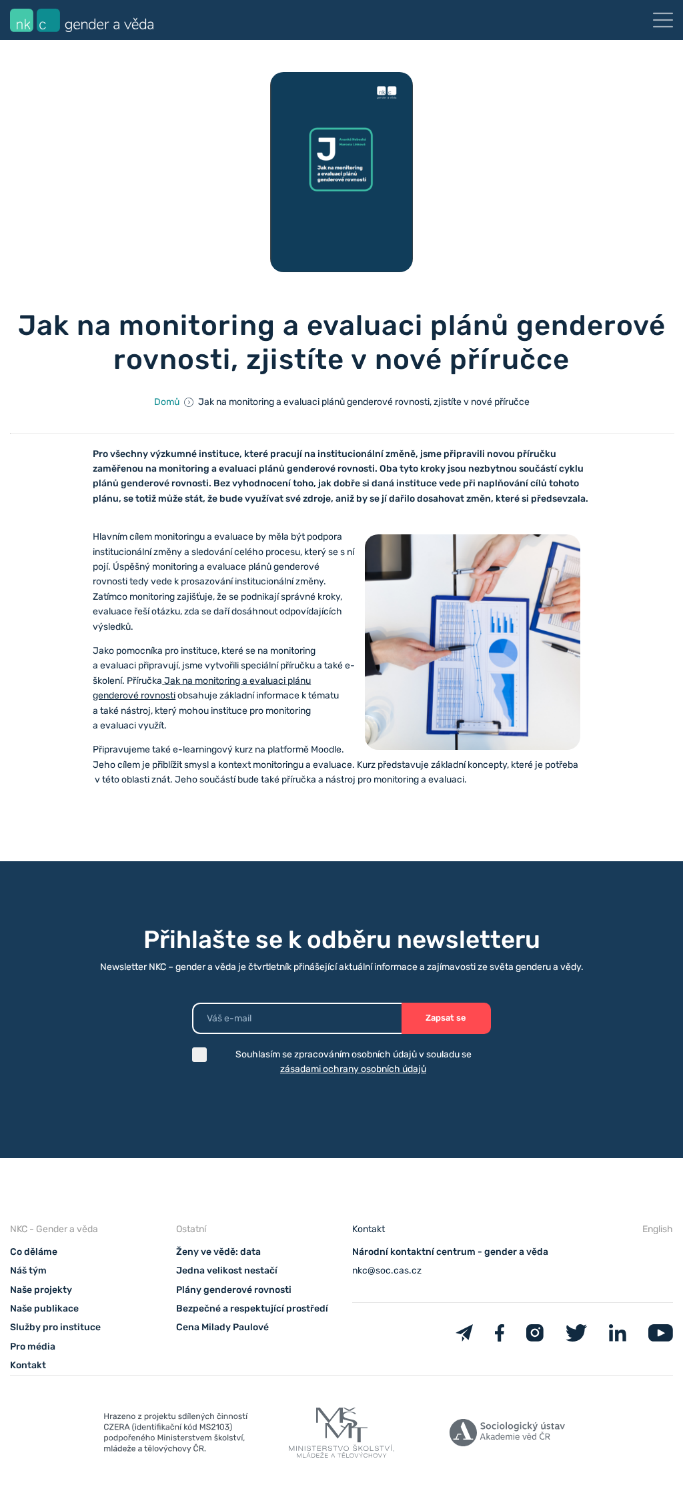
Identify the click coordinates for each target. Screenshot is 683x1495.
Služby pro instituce (55, 1327)
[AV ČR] (507, 1435)
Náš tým (28, 1270)
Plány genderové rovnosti (233, 1290)
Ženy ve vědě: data (218, 1252)
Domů (166, 402)
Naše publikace (44, 1308)
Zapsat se (446, 1018)
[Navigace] (663, 20)
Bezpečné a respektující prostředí (252, 1308)
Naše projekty (41, 1290)
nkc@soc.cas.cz (387, 1270)
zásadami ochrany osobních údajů (353, 1069)
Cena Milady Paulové (222, 1327)
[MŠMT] (176, 1435)
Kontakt (28, 1365)
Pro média (32, 1346)
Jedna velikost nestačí (226, 1270)
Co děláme (33, 1252)
